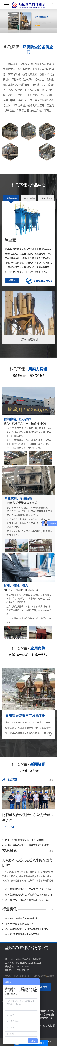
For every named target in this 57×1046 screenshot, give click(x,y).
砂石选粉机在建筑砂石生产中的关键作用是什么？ (28, 889)
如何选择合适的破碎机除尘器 (19, 924)
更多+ (52, 780)
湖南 (45, 1025)
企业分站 (17, 976)
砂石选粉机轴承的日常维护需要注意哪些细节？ (27, 929)
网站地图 (26, 976)
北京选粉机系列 (28, 198)
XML (38, 976)
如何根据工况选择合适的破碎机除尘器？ (24, 918)
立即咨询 (11, 280)
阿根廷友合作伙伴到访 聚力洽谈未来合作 (24, 840)
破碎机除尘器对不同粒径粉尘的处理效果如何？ (27, 845)
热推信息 (8, 976)
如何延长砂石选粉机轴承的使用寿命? (22, 934)
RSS (33, 976)
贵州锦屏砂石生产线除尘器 (25, 715)
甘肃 (40, 1025)
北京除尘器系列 (11, 198)
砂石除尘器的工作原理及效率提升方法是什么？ (27, 900)
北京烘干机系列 (46, 198)
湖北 (50, 1025)
